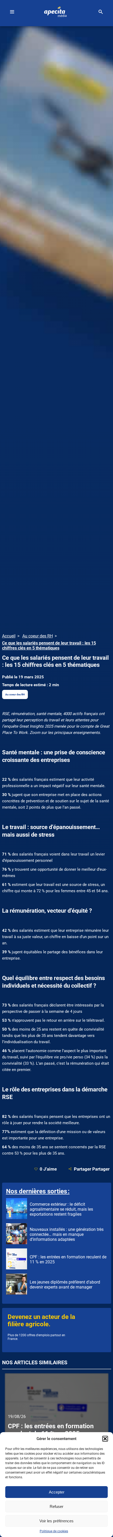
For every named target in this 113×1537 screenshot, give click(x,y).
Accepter (56, 1492)
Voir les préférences (56, 1521)
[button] (105, 1438)
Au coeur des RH (15, 694)
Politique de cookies (54, 1531)
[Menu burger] (12, 12)
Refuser (56, 1506)
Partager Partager (92, 1169)
